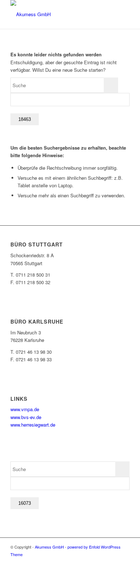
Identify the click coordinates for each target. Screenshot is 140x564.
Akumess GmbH (49, 547)
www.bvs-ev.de (25, 417)
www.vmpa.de (24, 409)
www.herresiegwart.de (32, 424)
